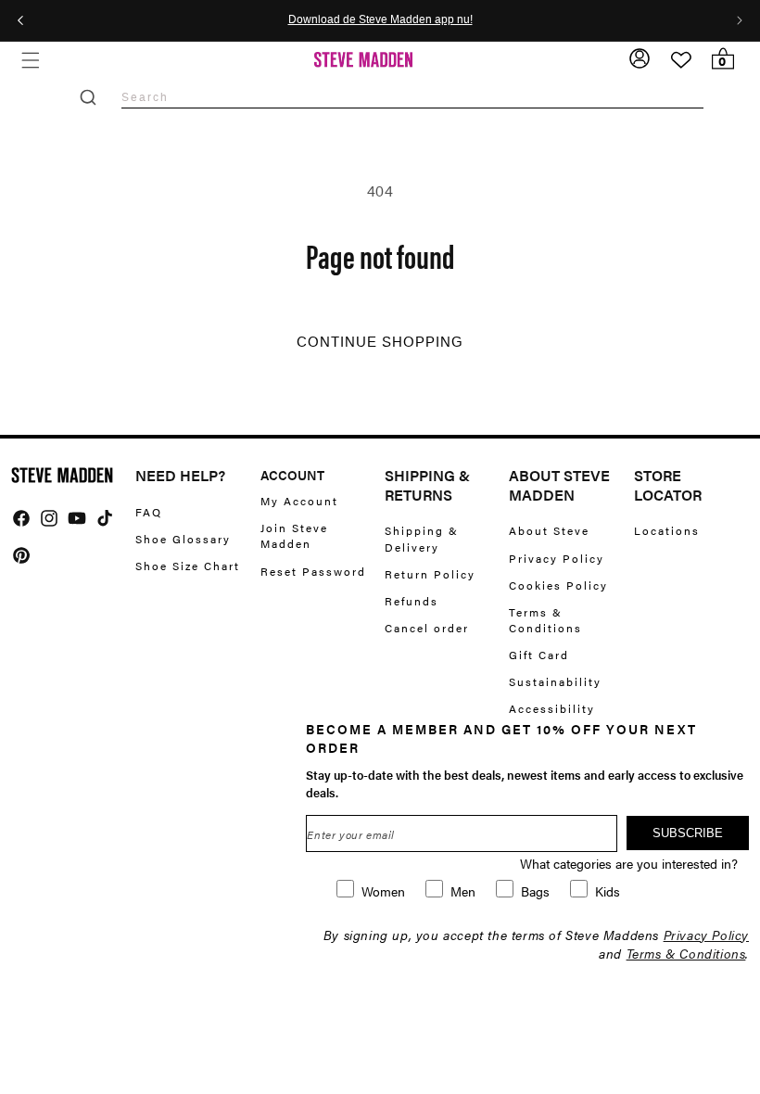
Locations (667, 531)
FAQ (148, 512)
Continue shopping (380, 342)
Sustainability (555, 681)
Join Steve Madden (294, 535)
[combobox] (412, 96)
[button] (30, 60)
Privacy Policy (556, 558)
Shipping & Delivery (422, 538)
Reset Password (313, 571)
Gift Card (539, 654)
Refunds (411, 600)
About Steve (549, 531)
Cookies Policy (558, 585)
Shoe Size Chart (187, 565)
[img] (21, 518)
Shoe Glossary (183, 538)
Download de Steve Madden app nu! (380, 20)
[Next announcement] (739, 20)
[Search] (88, 97)
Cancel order (427, 627)
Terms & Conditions (545, 620)
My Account (299, 501)
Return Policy (430, 574)
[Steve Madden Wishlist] (681, 60)
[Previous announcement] (20, 20)
